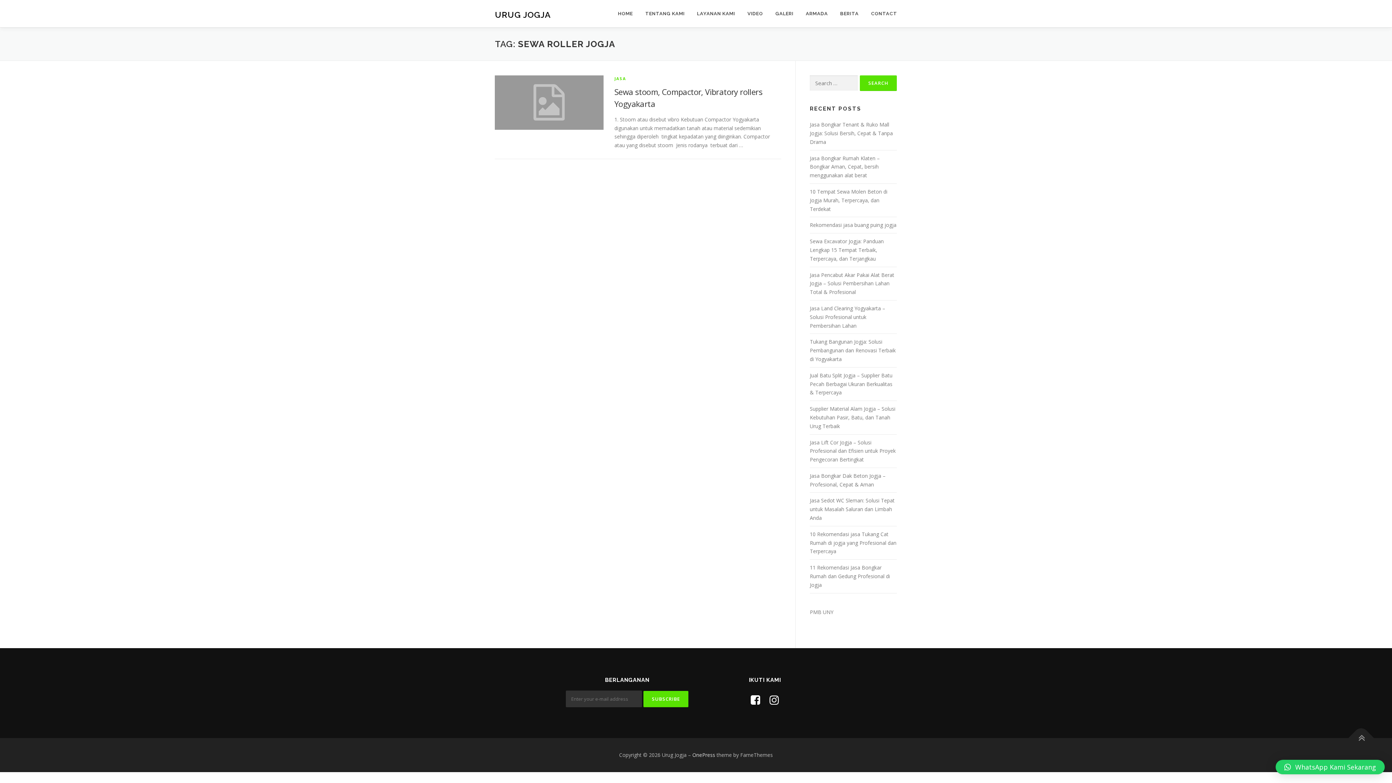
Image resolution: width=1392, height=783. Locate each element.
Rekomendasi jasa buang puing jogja (853, 224)
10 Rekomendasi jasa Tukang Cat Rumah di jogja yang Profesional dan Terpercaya (853, 543)
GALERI (784, 13)
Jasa (620, 78)
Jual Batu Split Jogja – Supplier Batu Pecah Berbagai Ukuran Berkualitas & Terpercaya (851, 384)
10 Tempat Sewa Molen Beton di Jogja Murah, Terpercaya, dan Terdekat (848, 200)
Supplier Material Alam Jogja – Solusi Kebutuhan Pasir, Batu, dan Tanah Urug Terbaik (852, 417)
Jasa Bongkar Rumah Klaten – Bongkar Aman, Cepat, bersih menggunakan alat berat (845, 167)
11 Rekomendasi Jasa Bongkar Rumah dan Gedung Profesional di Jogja (850, 576)
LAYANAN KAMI (716, 13)
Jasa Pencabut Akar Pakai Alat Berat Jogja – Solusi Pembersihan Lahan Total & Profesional (852, 284)
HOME (625, 13)
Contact (884, 13)
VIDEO (755, 13)
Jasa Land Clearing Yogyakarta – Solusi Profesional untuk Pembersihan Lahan (847, 317)
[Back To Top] (1361, 738)
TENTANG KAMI (665, 13)
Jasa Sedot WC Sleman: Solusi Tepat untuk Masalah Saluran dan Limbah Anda (852, 509)
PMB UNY (821, 612)
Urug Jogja (523, 15)
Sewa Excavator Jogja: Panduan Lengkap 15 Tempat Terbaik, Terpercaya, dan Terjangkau (847, 250)
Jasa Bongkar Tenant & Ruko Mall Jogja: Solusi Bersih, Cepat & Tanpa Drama (851, 133)
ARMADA (817, 13)
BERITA (849, 13)
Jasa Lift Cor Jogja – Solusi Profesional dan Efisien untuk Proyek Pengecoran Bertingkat (853, 451)
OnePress (703, 754)
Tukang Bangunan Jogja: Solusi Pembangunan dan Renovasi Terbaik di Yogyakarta (853, 350)
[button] (1330, 767)
